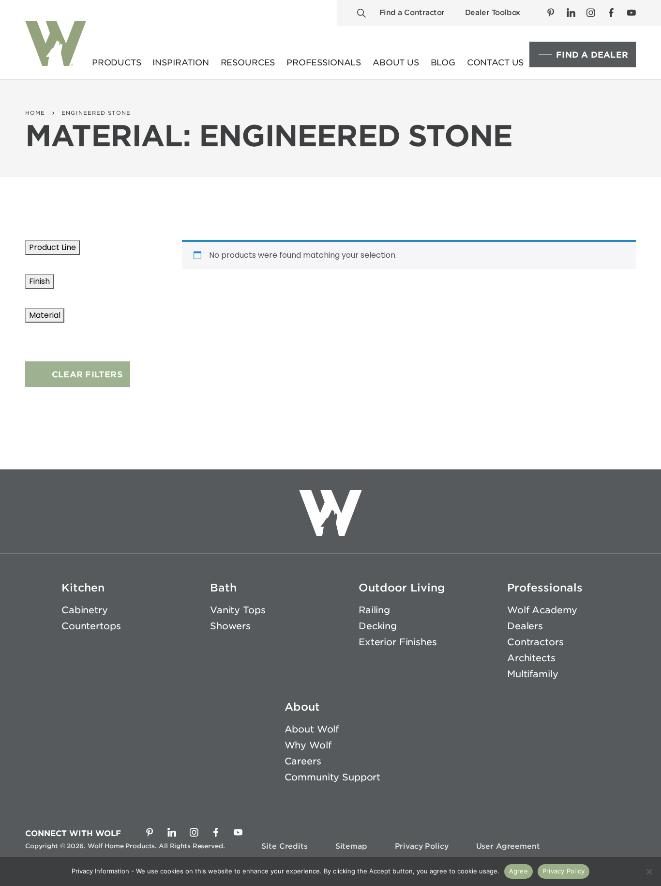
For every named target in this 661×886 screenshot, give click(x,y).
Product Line (52, 247)
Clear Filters (87, 374)
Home (35, 112)
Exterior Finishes (398, 642)
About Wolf (312, 729)
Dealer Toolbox (492, 12)
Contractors (535, 642)
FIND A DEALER (592, 55)
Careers (303, 761)
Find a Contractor (412, 12)
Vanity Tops (237, 610)
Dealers (525, 626)
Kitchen (83, 587)
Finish (39, 281)
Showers (230, 626)
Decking (378, 626)
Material (44, 315)
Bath (223, 587)
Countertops (90, 626)
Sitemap (351, 846)
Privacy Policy (422, 846)
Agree (518, 871)
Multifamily (532, 674)
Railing (374, 610)
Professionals (545, 587)
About (302, 706)
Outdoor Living (402, 587)
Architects (531, 658)
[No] (649, 871)
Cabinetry (84, 610)
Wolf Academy (542, 610)
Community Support (333, 777)
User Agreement (508, 846)
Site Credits (284, 846)
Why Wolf (308, 745)
